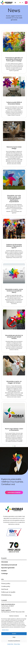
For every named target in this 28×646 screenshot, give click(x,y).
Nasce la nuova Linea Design (14, 147)
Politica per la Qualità (8, 592)
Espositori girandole (8, 568)
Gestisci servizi (5, 630)
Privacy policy (5, 583)
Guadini (4, 571)
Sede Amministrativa (8, 604)
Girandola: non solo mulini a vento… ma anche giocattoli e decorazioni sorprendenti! (14, 199)
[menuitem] (20, 2)
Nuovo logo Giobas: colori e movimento (14, 429)
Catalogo (4, 573)
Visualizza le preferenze (14, 640)
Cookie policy (5, 586)
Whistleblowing (6, 595)
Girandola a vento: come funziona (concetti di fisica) (14, 290)
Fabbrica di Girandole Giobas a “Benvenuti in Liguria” (14, 246)
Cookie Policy (10, 644)
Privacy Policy (17, 644)
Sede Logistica (6, 610)
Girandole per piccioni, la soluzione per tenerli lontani (14, 336)
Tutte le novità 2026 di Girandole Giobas (14, 103)
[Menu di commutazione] (15, 2)
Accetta (14, 633)
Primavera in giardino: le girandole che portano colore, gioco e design (14, 59)
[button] (26, 616)
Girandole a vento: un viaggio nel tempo (14, 382)
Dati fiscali (4, 589)
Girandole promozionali (9, 565)
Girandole (4, 562)
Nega (14, 637)
